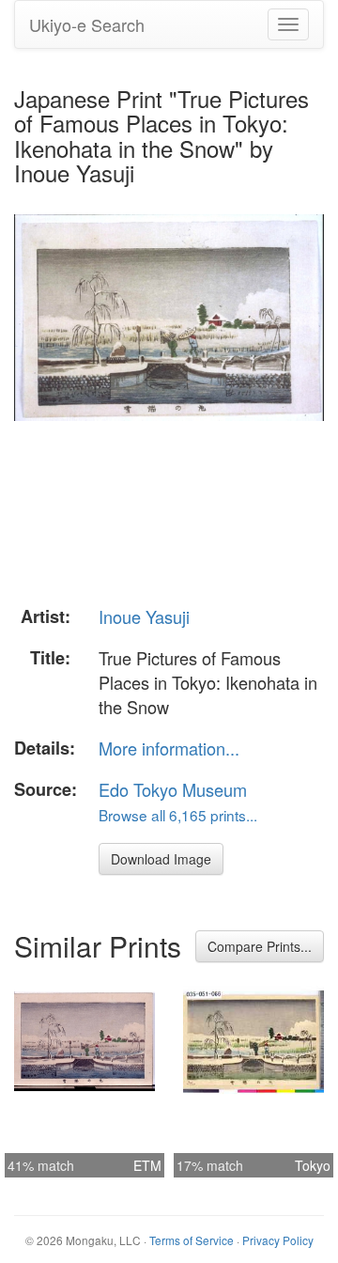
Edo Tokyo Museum (173, 789)
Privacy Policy (278, 1240)
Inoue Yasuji (144, 616)
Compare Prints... (259, 946)
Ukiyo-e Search (87, 24)
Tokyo (312, 1165)
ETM (147, 1165)
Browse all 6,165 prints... (178, 814)
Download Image (161, 859)
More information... (169, 748)
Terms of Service (191, 1240)
